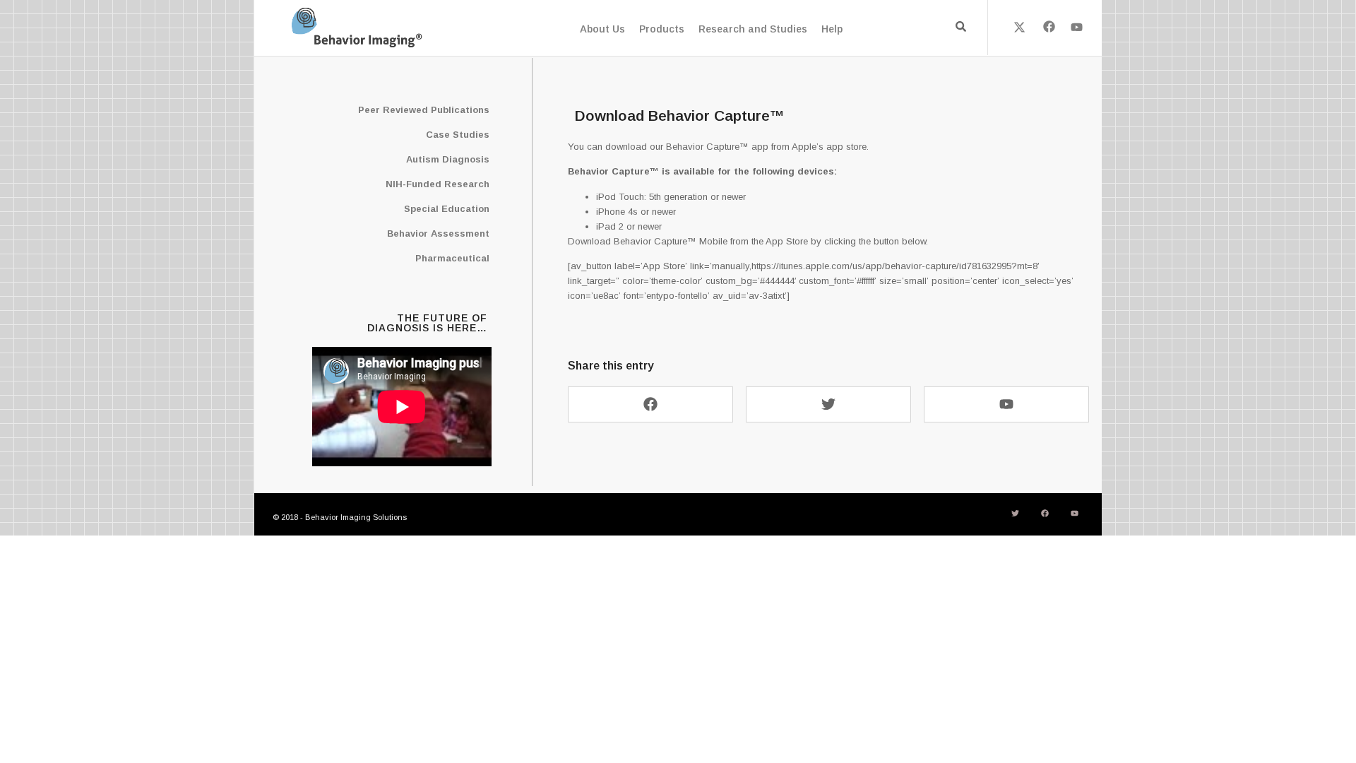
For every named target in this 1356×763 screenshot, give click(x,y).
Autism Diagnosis (447, 159)
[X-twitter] (1019, 26)
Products (661, 29)
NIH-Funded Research (437, 184)
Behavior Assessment (438, 233)
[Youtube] (1077, 26)
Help (832, 29)
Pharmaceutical (452, 258)
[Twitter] (828, 404)
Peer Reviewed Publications (423, 110)
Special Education (446, 208)
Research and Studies (752, 29)
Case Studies (457, 134)
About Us (602, 29)
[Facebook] (1048, 26)
